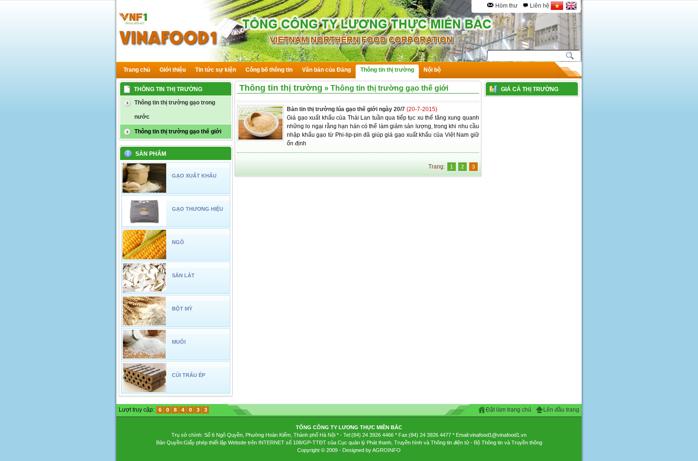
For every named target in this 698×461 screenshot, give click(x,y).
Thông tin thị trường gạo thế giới (177, 131)
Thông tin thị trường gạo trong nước (174, 109)
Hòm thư (506, 5)
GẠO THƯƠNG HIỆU (197, 209)
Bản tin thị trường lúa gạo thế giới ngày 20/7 (346, 109)
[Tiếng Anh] (571, 5)
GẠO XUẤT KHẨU (194, 176)
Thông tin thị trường (280, 88)
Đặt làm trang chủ (508, 409)
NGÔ (178, 242)
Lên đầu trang (561, 409)
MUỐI (179, 342)
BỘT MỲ (182, 308)
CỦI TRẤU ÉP (188, 375)
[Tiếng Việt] (557, 5)
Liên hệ (539, 5)
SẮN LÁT (183, 275)
